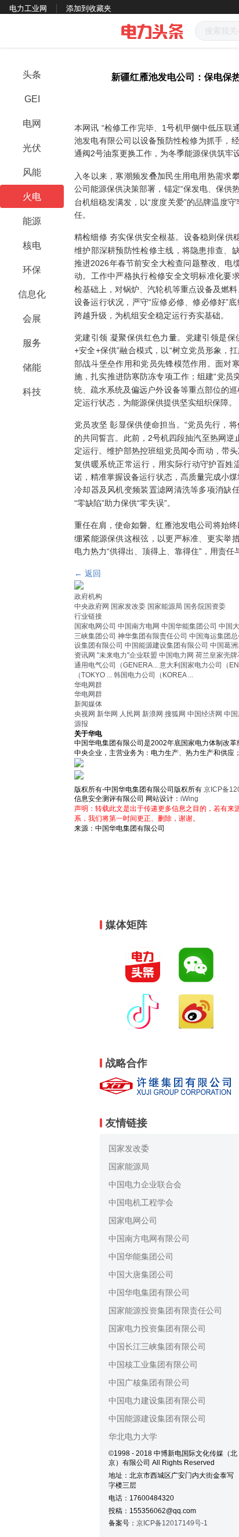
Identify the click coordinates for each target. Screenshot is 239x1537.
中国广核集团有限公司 (149, 1382)
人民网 (129, 714)
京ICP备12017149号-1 (172, 1523)
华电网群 (88, 685)
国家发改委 (128, 606)
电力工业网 (28, 8)
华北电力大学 (132, 1436)
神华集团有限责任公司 (152, 636)
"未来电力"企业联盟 (127, 655)
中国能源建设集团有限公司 (166, 645)
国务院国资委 (205, 606)
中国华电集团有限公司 (149, 1292)
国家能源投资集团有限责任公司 (165, 1310)
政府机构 (88, 596)
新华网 (107, 714)
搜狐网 (175, 714)
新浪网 (152, 714)
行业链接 (88, 616)
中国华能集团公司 (189, 626)
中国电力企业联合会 (145, 1184)
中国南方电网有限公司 (149, 1238)
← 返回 (87, 573)
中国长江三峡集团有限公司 (157, 1346)
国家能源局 (164, 606)
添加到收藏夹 (88, 8)
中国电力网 (176, 655)
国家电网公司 (95, 626)
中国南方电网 (139, 626)
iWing (189, 799)
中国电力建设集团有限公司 (157, 1400)
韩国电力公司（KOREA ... (153, 675)
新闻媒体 (88, 704)
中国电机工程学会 (140, 1202)
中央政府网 (91, 606)
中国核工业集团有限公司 (153, 1364)
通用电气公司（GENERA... (116, 665)
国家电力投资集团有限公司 (157, 1328)
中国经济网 (204, 714)
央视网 (84, 714)
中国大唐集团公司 (140, 1274)
